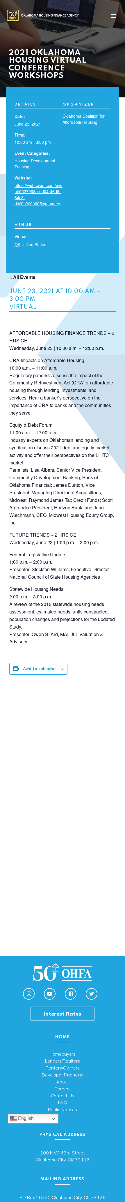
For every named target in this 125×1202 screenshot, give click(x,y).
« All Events (22, 277)
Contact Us (62, 1095)
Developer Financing (62, 1075)
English (25, 1118)
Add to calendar (39, 668)
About (62, 1082)
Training (22, 167)
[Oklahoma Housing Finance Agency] (13, 15)
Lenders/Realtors (62, 1061)
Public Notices (62, 1109)
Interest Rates (62, 1013)
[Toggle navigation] (113, 16)
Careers (62, 1089)
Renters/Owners (63, 1068)
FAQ (62, 1102)
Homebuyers (62, 1054)
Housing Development (35, 161)
